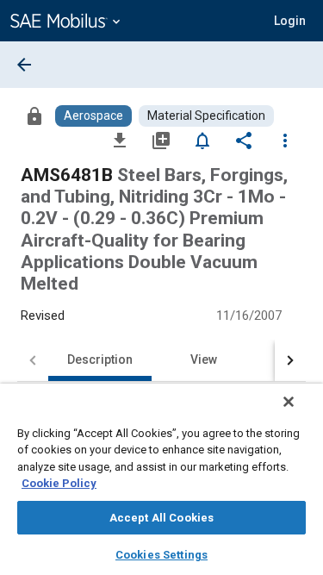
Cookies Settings (161, 554)
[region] (161, 479)
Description (100, 359)
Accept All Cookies (161, 517)
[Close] (288, 402)
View (203, 359)
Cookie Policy (59, 483)
